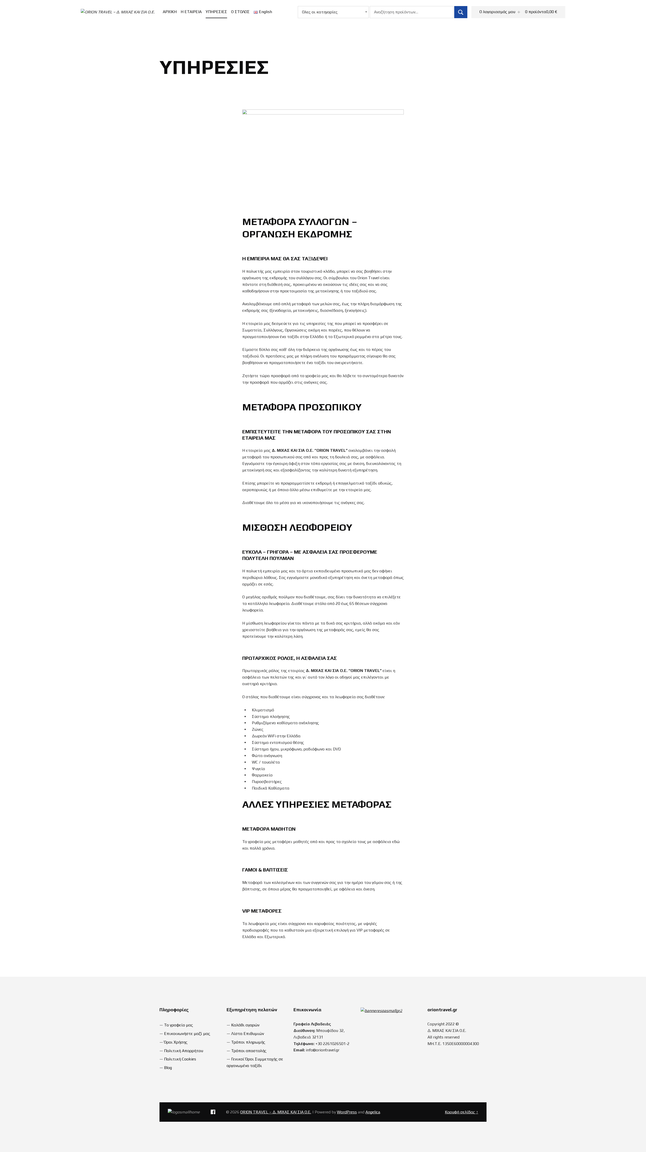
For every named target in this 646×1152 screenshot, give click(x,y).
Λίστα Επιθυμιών (247, 1033)
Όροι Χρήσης (175, 1042)
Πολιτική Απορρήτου (183, 1050)
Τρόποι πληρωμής (248, 1042)
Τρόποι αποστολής (248, 1050)
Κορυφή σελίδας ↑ (461, 1112)
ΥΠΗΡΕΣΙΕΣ (216, 11)
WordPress (347, 1112)
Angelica (372, 1112)
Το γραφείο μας (178, 1025)
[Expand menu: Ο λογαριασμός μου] (519, 12)
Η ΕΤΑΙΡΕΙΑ (191, 11)
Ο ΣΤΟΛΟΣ (240, 11)
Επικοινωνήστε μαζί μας (187, 1033)
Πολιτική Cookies (180, 1059)
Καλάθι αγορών (245, 1025)
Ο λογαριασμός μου (497, 11)
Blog (168, 1067)
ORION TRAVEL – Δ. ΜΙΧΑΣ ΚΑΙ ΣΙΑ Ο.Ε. (275, 1112)
